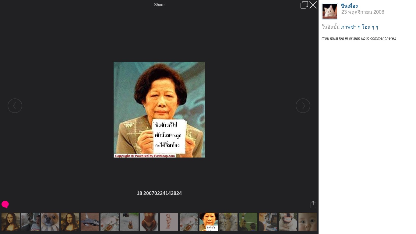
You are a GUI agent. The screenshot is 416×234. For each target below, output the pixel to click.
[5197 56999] (110, 222)
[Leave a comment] (5, 204)
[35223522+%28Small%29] (308, 222)
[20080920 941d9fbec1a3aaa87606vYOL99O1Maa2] (269, 222)
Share (159, 4)
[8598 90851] (288, 222)
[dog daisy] (51, 222)
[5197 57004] (170, 222)
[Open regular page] (304, 5)
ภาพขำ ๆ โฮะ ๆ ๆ (359, 27)
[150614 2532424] (11, 222)
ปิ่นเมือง (349, 6)
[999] (130, 222)
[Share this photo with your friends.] (314, 204)
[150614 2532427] (71, 222)
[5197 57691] (229, 222)
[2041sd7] (90, 222)
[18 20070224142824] (209, 222)
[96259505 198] (249, 222)
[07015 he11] (150, 222)
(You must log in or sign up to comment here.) (359, 38)
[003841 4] (31, 222)
